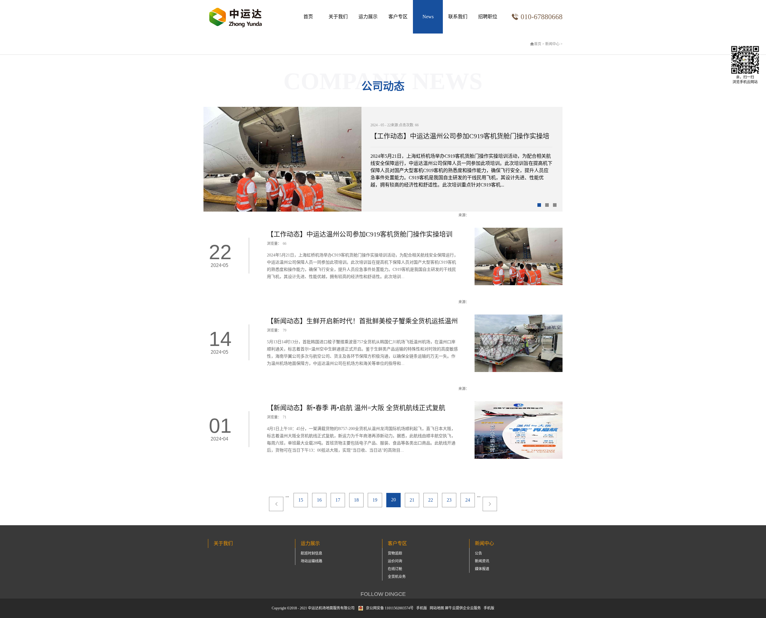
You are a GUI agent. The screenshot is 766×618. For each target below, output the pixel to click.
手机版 (420, 608)
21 (412, 499)
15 (300, 499)
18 (356, 499)
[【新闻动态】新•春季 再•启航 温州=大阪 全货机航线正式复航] (519, 403)
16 (319, 499)
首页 (308, 16)
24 (467, 499)
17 (337, 499)
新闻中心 (552, 44)
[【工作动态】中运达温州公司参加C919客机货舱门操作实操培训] (519, 230)
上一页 (276, 504)
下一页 (490, 504)
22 (430, 499)
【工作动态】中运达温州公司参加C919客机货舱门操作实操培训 (459, 137)
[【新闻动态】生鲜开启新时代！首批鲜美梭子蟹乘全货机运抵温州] (519, 317)
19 (375, 499)
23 (449, 499)
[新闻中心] (428, 17)
